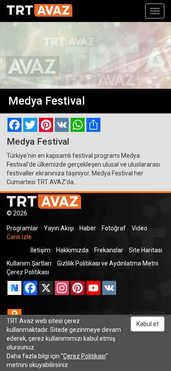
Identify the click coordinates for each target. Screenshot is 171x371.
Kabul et (147, 323)
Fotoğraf (114, 228)
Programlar (22, 228)
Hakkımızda (72, 250)
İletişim (40, 250)
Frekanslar (108, 250)
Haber (87, 228)
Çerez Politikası (28, 272)
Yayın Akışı (59, 228)
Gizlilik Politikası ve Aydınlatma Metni (107, 263)
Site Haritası (145, 250)
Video (139, 228)
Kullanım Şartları (29, 263)
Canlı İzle (19, 236)
